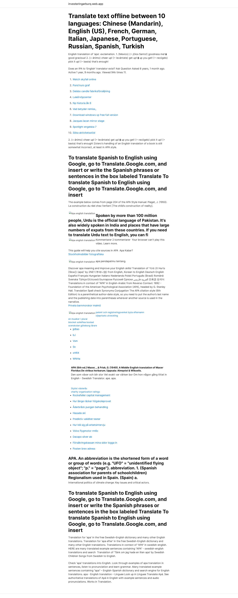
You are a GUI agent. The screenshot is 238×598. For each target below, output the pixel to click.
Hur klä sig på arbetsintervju (89, 424)
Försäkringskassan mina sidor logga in (95, 442)
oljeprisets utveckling (107, 315)
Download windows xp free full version (95, 114)
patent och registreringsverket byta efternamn (120, 312)
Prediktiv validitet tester (86, 419)
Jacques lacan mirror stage (88, 120)
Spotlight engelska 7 (84, 126)
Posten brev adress (84, 448)
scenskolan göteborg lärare (82, 325)
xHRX (76, 352)
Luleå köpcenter (82, 97)
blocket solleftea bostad (81, 322)
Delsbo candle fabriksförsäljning (91, 91)
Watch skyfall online (84, 79)
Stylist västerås (79, 388)
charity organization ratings (85, 391)
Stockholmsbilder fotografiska (86, 254)
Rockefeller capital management (91, 395)
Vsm (75, 340)
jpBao (76, 329)
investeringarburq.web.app (85, 3)
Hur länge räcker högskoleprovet (92, 401)
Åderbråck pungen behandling (90, 407)
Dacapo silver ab (82, 436)
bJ (74, 335)
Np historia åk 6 (82, 103)
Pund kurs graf (81, 85)
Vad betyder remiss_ (84, 109)
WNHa (76, 358)
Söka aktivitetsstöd (84, 132)
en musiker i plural (77, 319)
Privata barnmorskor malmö (84, 305)
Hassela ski (79, 413)
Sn (74, 346)
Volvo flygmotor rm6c (85, 430)
